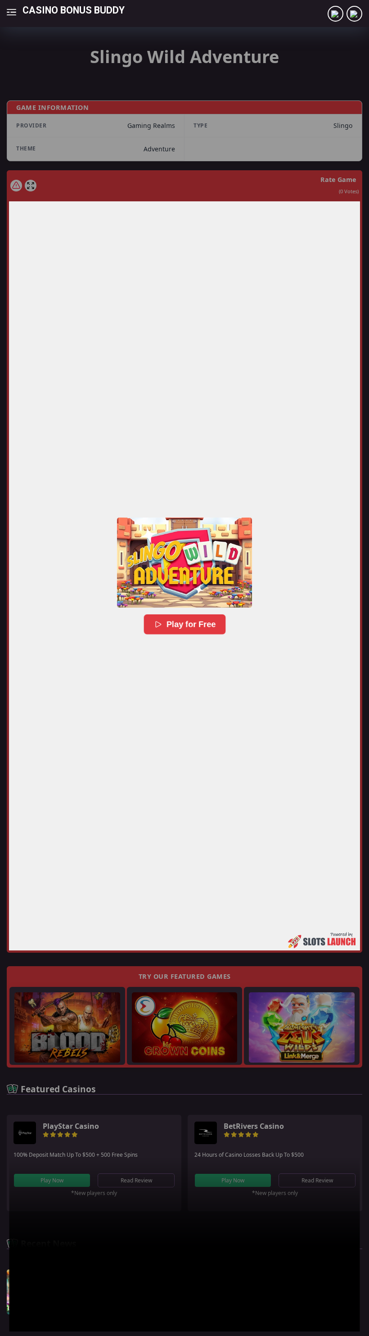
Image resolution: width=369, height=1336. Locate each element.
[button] (184, 563)
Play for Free (191, 624)
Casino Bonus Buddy (73, 10)
